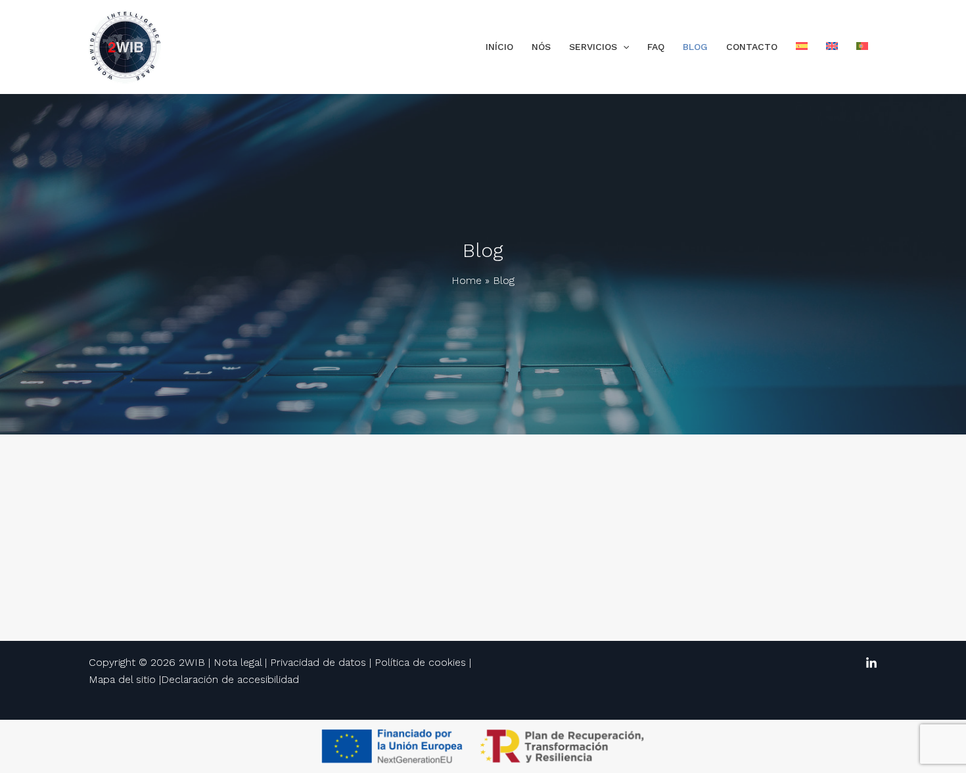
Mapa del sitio (122, 679)
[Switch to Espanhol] (802, 46)
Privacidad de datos (318, 662)
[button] (623, 46)
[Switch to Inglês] (832, 46)
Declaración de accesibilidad (230, 679)
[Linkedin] (871, 663)
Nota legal (238, 662)
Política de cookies (420, 662)
